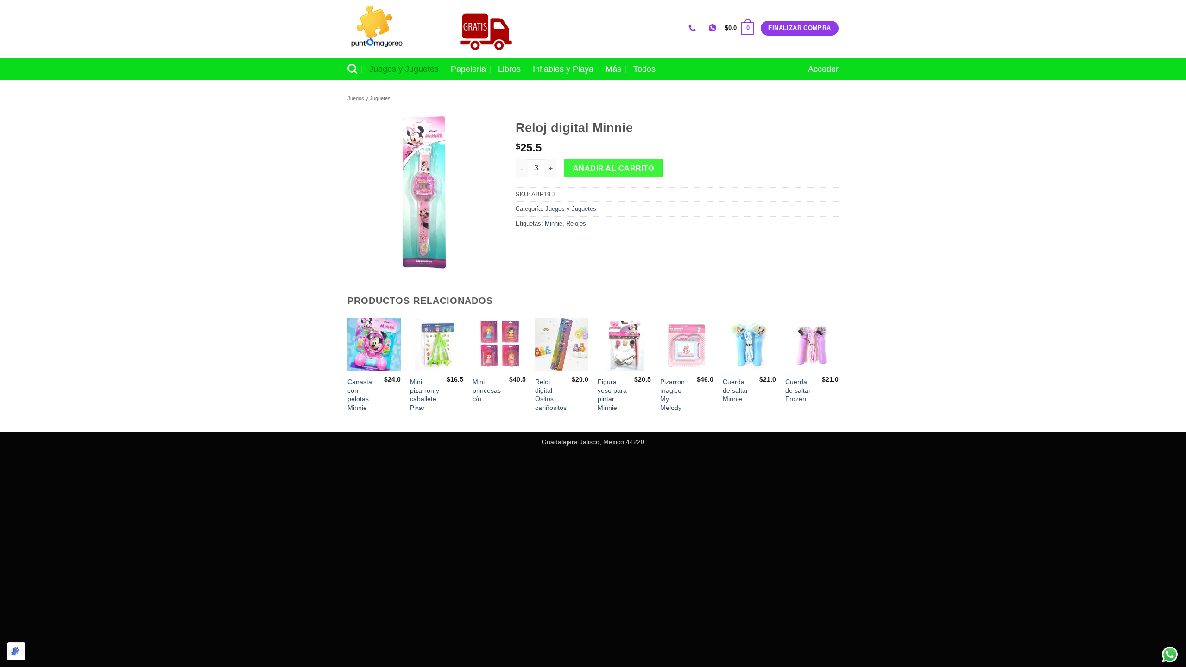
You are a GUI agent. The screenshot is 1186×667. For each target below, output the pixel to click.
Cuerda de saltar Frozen (798, 390)
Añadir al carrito (613, 168)
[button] (739, 28)
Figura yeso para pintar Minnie (612, 394)
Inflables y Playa (563, 69)
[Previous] (348, 374)
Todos (644, 69)
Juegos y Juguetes (404, 69)
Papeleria (468, 69)
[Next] (838, 374)
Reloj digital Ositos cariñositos (551, 394)
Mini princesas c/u (487, 390)
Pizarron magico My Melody (672, 394)
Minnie (553, 223)
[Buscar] (352, 68)
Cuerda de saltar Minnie (735, 390)
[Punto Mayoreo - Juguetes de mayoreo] (393, 29)
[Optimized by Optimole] (16, 651)
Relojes (576, 223)
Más (613, 69)
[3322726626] (693, 28)
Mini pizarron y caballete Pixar (424, 394)
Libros (509, 69)
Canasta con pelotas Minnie (359, 394)
